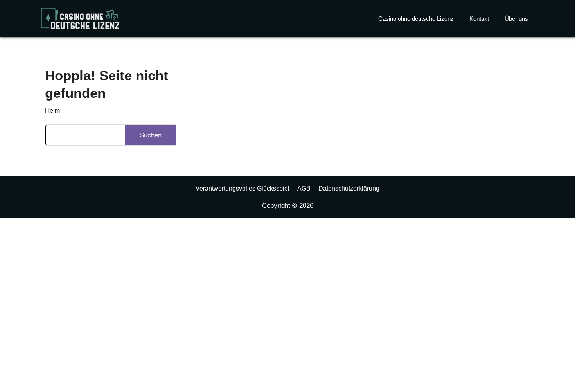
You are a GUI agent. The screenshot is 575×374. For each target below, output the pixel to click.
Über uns (516, 18)
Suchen (151, 135)
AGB (304, 188)
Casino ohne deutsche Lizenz (416, 18)
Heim (52, 110)
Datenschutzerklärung (348, 188)
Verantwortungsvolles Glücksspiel (242, 188)
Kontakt (479, 18)
